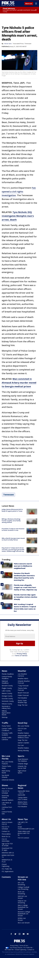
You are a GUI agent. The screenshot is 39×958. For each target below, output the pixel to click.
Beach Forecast (23, 693)
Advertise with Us (8, 853)
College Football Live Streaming (23, 888)
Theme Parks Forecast (22, 689)
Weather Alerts (23, 678)
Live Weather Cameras (22, 675)
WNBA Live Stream (22, 919)
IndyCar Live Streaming (22, 902)
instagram (19, 934)
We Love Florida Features (7, 763)
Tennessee (28, 44)
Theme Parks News (6, 767)
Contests (6, 877)
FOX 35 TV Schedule (5, 792)
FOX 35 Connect (23, 838)
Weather (22, 671)
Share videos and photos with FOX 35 (24, 833)
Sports (21, 756)
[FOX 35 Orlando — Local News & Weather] (8, 3)
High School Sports (22, 772)
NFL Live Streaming (21, 884)
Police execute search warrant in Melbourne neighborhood (23, 566)
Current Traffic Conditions (7, 729)
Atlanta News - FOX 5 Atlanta (23, 803)
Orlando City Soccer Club (22, 767)
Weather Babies (23, 733)
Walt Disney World (6, 772)
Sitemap (4, 717)
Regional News (22, 786)
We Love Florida (23, 726)
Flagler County (7, 688)
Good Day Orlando (5, 796)
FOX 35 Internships (5, 840)
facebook (11, 934)
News (4, 671)
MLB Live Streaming (21, 893)
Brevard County (7, 686)
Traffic (5, 723)
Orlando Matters (7, 800)
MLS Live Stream (24, 923)
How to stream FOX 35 (7, 823)
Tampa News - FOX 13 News (23, 798)
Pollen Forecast (23, 695)
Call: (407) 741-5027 (23, 823)
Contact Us (6, 831)
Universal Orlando (8, 780)
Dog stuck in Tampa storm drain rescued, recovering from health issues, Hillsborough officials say (13, 549)
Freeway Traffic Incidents (7, 734)
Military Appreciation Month (6, 713)
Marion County (7, 693)
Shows (5, 785)
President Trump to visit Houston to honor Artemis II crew (13, 529)
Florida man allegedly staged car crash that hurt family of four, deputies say (25, 587)
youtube (23, 934)
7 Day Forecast (23, 686)
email (27, 934)
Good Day (22, 723)
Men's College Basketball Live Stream (23, 907)
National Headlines (5, 682)
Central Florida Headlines (7, 678)
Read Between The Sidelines (23, 760)
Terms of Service (21, 656)
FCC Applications (7, 871)
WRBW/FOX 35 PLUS (7, 861)
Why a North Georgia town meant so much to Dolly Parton (13, 539)
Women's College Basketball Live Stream (24, 914)
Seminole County (8, 701)
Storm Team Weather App (22, 701)
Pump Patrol (6, 726)
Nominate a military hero (6, 707)
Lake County (6, 691)
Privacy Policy (22, 654)
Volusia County (7, 704)
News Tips (23, 819)
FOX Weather (22, 698)
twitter (15, 934)
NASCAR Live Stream (22, 897)
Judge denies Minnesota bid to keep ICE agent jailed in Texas (12, 510)
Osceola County (7, 699)
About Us (6, 819)
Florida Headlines (8, 674)
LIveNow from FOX (7, 808)
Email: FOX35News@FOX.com (26, 828)
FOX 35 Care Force (22, 729)
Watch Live (28, 3)
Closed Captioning (5, 865)
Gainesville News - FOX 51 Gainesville (24, 793)
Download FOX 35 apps (7, 849)
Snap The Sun (22, 705)
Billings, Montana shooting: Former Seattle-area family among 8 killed (11, 520)
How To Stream (7, 788)
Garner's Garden (23, 743)
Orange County (7, 696)
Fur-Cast (21, 745)
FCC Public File (7, 869)
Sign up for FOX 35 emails (7, 845)
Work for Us (6, 836)
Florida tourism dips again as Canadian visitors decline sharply (25, 597)
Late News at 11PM (6, 804)
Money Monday (23, 750)
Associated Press (18, 44)
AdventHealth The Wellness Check (24, 737)
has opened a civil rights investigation (19, 191)
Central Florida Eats (7, 813)
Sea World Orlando (5, 776)
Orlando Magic (23, 764)
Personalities (6, 834)
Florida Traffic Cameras (6, 739)
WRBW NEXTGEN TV (8, 856)
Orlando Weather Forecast (24, 682)
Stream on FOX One (23, 878)
